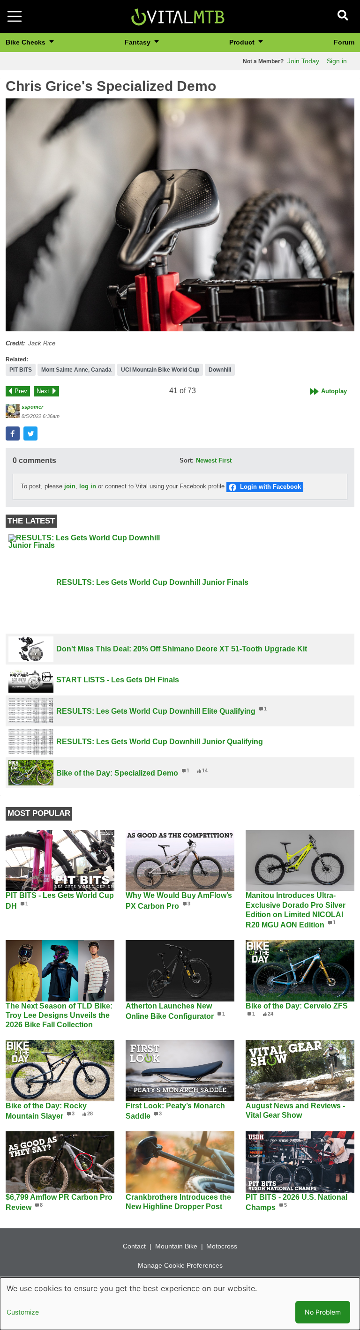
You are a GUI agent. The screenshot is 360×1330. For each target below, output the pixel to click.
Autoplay (334, 391)
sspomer (32, 407)
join (69, 486)
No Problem (323, 1312)
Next (43, 391)
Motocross (221, 1246)
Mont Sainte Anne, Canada (76, 369)
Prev (21, 391)
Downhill (220, 369)
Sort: (187, 460)
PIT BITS (20, 369)
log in (87, 486)
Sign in (337, 61)
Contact (134, 1246)
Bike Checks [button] (26, 42)
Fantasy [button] (138, 42)
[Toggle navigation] (14, 16)
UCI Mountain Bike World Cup (160, 369)
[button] (180, 214)
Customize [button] (23, 1312)
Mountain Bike (176, 1246)
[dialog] (180, 1304)
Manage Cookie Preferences (180, 1265)
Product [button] (242, 42)
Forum (344, 42)
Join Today (303, 61)
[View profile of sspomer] (13, 411)
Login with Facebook (270, 486)
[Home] (177, 16)
